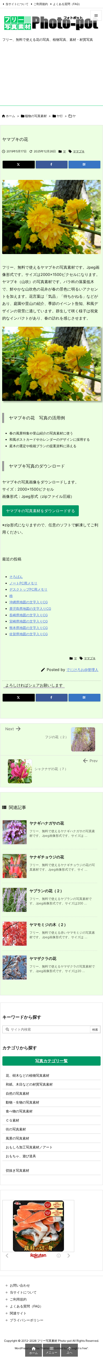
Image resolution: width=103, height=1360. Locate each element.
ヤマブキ (79, 151)
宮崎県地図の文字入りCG (28, 621)
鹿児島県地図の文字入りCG (30, 608)
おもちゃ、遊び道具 (21, 1156)
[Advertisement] (51, 77)
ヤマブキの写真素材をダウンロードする (40, 510)
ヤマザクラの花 (42, 958)
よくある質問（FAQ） (67, 4)
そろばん (16, 577)
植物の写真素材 (36, 116)
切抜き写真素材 (17, 1170)
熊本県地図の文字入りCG (28, 628)
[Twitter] (19, 164)
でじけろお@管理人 (82, 669)
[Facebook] (52, 164)
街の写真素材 (16, 1129)
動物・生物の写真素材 (22, 1102)
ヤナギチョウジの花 (46, 857)
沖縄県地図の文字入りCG (28, 602)
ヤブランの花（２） (46, 890)
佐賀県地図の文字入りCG (28, 634)
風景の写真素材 (17, 1138)
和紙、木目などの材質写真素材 (29, 1084)
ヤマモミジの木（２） (48, 924)
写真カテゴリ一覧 (51, 1060)
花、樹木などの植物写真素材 (27, 1075)
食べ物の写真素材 (19, 1111)
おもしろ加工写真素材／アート (29, 1147)
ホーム (10, 116)
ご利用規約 (41, 4)
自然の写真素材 (17, 1093)
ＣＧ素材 (12, 1120)
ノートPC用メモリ (23, 583)
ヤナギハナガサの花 (46, 823)
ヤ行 (60, 116)
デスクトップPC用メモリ (28, 589)
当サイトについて (17, 4)
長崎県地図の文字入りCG (28, 615)
